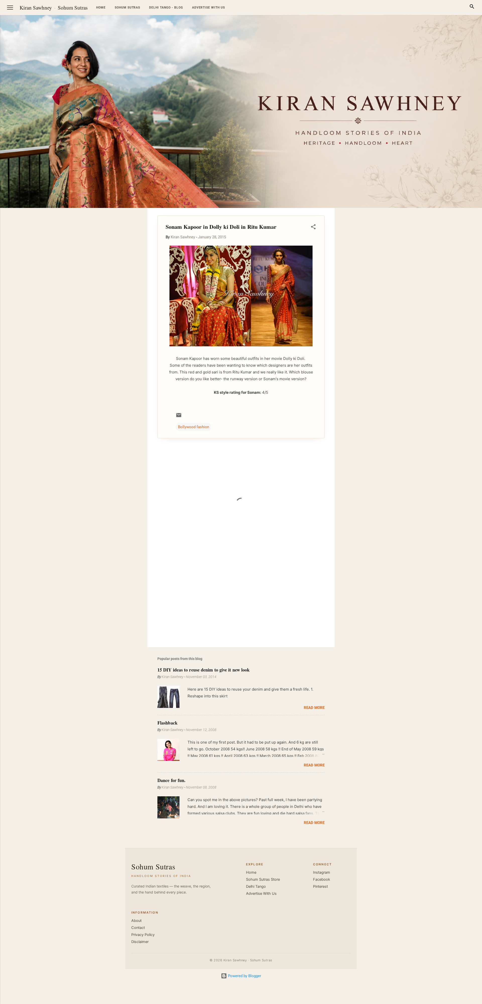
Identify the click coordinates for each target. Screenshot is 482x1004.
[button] (313, 228)
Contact (138, 927)
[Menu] (10, 8)
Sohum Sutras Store (263, 879)
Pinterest (320, 886)
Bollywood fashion (193, 427)
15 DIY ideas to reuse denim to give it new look (203, 669)
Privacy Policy (143, 934)
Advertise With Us (261, 893)
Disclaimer (140, 941)
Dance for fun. (171, 780)
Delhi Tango (256, 886)
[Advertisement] (458, 283)
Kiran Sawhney (36, 7)
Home (101, 7)
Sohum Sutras (73, 7)
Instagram (321, 872)
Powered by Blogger (244, 976)
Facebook (321, 879)
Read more (314, 707)
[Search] (472, 7)
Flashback (167, 722)
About (136, 920)
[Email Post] (179, 417)
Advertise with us (208, 7)
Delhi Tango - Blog (166, 7)
